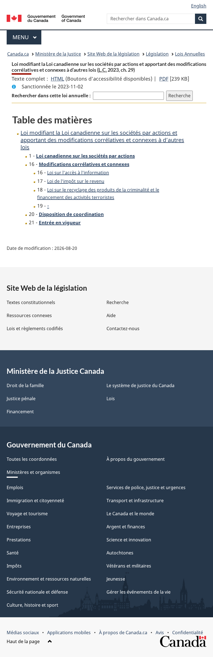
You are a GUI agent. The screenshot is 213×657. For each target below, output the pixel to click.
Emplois (15, 487)
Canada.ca (18, 54)
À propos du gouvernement (135, 459)
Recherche (117, 302)
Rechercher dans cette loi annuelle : (51, 96)
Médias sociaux (23, 632)
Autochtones (119, 553)
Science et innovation (128, 540)
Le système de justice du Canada (140, 385)
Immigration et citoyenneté (35, 500)
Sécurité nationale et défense (37, 592)
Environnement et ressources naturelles (49, 579)
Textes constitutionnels (31, 302)
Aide (111, 315)
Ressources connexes (29, 315)
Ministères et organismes (33, 472)
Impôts (14, 566)
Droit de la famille (25, 385)
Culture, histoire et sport (32, 605)
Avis (160, 632)
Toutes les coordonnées (32, 459)
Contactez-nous (123, 328)
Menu (26, 37)
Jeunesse (115, 579)
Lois (110, 398)
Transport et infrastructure (135, 500)
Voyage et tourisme (27, 514)
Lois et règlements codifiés (35, 328)
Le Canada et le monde (130, 514)
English (198, 6)
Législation (157, 54)
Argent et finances (125, 527)
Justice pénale (21, 398)
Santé (13, 553)
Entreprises (19, 527)
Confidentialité (187, 632)
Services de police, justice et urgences (146, 487)
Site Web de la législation (113, 54)
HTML (57, 78)
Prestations (19, 540)
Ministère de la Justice (58, 54)
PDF (163, 78)
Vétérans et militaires (128, 566)
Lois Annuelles (190, 54)
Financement (20, 412)
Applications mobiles (69, 632)
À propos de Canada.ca (123, 632)
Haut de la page (24, 641)
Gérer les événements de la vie (138, 592)
